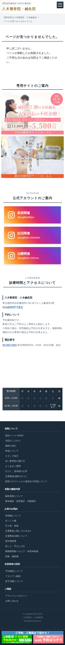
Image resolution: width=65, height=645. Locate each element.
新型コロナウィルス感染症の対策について (26, 481)
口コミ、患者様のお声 (16, 471)
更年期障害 (10, 541)
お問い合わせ (11, 601)
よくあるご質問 (13, 466)
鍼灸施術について (14, 496)
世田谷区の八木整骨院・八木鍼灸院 (20, 17)
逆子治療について (14, 581)
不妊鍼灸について (14, 571)
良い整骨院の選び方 (15, 461)
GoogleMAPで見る (13, 307)
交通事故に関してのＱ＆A (18, 531)
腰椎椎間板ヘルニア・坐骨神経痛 (21, 551)
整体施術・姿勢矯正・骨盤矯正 (20, 501)
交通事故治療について (16, 536)
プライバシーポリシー (16, 596)
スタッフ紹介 (11, 456)
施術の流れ (10, 445)
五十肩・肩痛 (11, 526)
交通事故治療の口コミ (16, 476)
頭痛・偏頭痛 (11, 556)
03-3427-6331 (10, 345)
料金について (11, 451)
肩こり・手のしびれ (15, 546)
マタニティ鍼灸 (13, 576)
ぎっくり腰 (10, 520)
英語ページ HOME (14, 435)
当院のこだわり (13, 440)
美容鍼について (13, 515)
